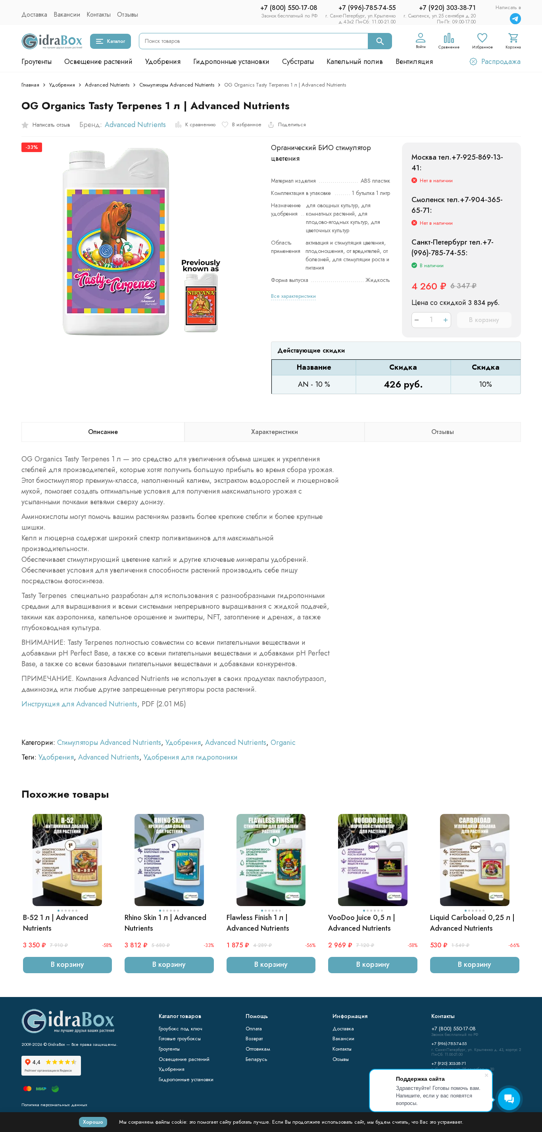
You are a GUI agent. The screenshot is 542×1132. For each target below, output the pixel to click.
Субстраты (298, 62)
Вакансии (67, 14)
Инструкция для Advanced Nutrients (79, 704)
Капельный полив (355, 62)
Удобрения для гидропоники (191, 757)
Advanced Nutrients (107, 85)
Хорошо (93, 1122)
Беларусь (256, 1059)
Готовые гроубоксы (180, 1038)
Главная (30, 85)
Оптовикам (258, 1049)
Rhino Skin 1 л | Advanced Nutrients (165, 922)
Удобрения (163, 62)
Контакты (98, 14)
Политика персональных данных (54, 1104)
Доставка (34, 14)
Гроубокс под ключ (180, 1028)
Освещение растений (98, 62)
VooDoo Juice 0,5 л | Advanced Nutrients (361, 922)
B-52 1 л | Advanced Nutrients (55, 922)
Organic (283, 742)
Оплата (254, 1028)
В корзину (484, 319)
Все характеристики (293, 296)
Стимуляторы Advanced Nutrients (176, 85)
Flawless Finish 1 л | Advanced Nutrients (258, 922)
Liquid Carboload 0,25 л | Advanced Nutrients (472, 922)
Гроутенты (36, 62)
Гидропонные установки (231, 62)
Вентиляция (414, 62)
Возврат (254, 1038)
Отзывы (127, 14)
